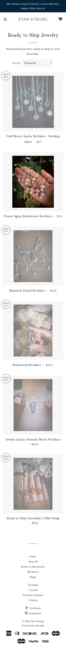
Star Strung (33, 19)
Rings (33, 577)
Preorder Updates (33, 595)
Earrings (33, 584)
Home (33, 556)
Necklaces (33, 571)
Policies (33, 600)
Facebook (35, 608)
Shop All (33, 561)
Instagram (34, 613)
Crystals (33, 590)
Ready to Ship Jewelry (33, 566)
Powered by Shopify (33, 625)
